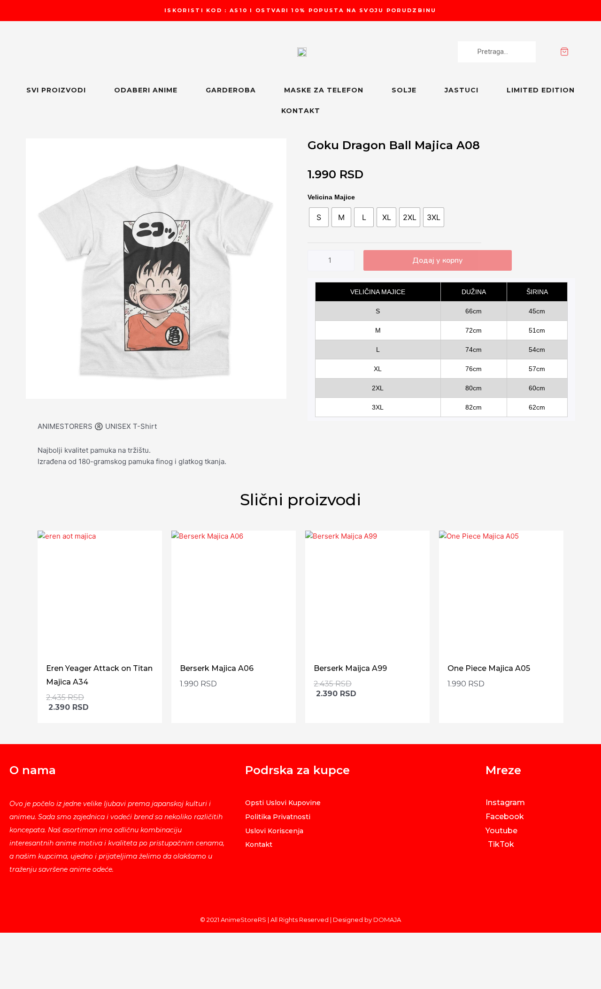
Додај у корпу (437, 260)
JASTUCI (461, 90)
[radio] (318, 217)
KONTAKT (300, 111)
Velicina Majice (331, 197)
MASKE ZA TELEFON (323, 90)
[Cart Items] (580, 51)
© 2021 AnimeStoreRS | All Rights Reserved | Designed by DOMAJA (300, 919)
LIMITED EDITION (541, 90)
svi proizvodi (56, 90)
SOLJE (404, 90)
